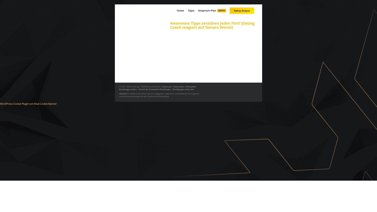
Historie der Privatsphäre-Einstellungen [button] (155, 89)
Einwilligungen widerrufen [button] (183, 89)
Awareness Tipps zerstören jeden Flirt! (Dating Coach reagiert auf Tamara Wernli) (212, 25)
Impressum (167, 86)
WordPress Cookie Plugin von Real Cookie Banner (28, 103)
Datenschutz (178, 86)
